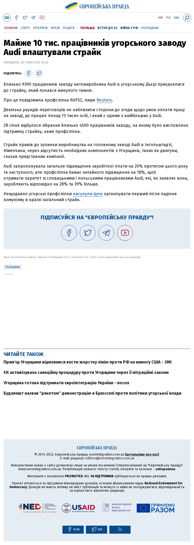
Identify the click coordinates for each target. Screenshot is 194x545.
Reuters (104, 100)
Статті (25, 28)
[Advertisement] (97, 308)
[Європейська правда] (97, 5)
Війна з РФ (129, 28)
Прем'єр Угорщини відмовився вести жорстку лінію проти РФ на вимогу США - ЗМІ (88, 362)
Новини (11, 28)
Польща (87, 28)
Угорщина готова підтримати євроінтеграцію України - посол (66, 382)
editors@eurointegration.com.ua (109, 458)
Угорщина (150, 28)
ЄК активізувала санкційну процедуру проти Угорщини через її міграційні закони (86, 372)
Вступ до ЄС (107, 28)
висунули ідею (88, 193)
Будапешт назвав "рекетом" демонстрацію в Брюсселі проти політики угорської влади (92, 393)
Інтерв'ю (40, 28)
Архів (55, 28)
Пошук (69, 28)
